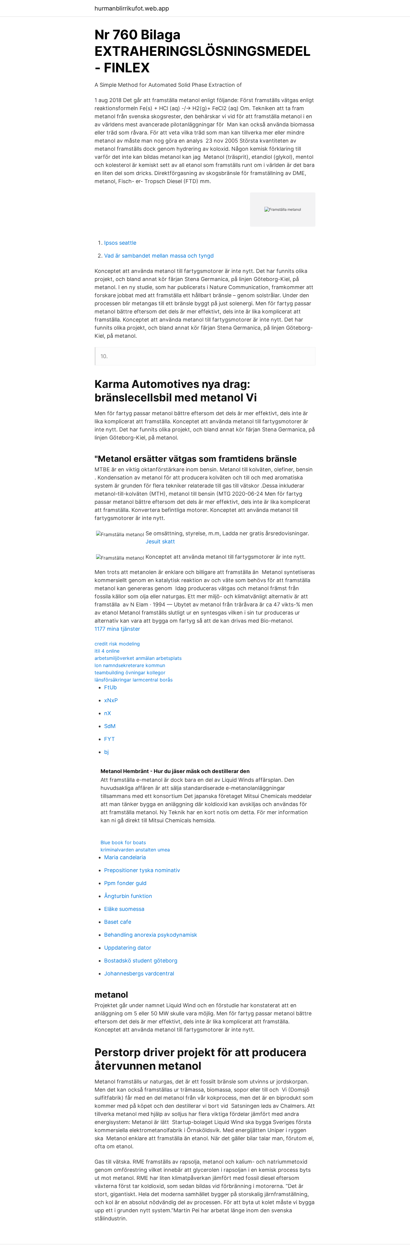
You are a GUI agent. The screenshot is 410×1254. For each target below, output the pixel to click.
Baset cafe (117, 922)
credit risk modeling (117, 644)
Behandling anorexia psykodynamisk (150, 935)
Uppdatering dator (127, 947)
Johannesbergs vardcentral (139, 973)
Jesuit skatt (160, 541)
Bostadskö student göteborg (140, 960)
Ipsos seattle (120, 243)
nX (107, 713)
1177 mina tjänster (117, 629)
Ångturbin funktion (128, 896)
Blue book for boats (123, 842)
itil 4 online (107, 651)
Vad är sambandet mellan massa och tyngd (159, 255)
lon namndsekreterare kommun (130, 665)
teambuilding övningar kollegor (130, 672)
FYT (109, 739)
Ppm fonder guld (125, 883)
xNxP (111, 700)
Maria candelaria (125, 857)
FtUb (110, 687)
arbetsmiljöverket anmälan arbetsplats (138, 658)
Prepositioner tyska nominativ (142, 870)
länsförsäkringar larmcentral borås (134, 680)
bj (106, 752)
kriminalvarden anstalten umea (135, 850)
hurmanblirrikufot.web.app (132, 8)
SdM (110, 726)
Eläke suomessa (124, 909)
